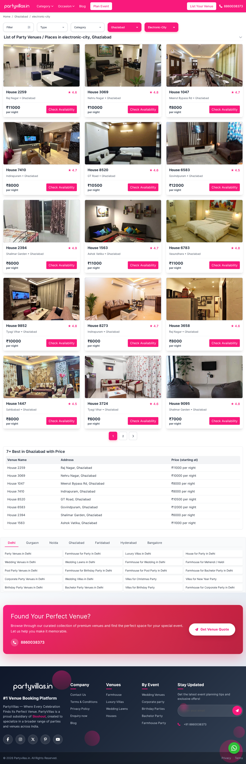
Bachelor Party (152, 716)
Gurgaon (32, 543)
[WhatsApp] (234, 748)
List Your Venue (201, 6)
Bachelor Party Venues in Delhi (84, 587)
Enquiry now (78, 716)
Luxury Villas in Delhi (138, 553)
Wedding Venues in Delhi (20, 562)
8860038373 (233, 6)
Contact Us (78, 695)
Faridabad (102, 543)
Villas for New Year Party (201, 579)
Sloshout (39, 716)
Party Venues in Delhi (18, 553)
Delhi (11, 543)
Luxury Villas (115, 702)
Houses (111, 716)
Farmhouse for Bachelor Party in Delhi (209, 570)
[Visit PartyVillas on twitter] (33, 739)
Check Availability (62, 109)
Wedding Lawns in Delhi (80, 562)
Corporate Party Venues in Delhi (25, 579)
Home (6, 16)
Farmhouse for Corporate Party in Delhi (210, 587)
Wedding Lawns (117, 709)
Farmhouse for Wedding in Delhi (145, 562)
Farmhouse (114, 695)
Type (43, 27)
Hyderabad (129, 543)
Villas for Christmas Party (141, 579)
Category (43, 6)
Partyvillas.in (22, 758)
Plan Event (101, 6)
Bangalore (154, 543)
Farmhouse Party (154, 723)
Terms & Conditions (83, 702)
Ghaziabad (21, 16)
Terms (239, 758)
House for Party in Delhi (200, 553)
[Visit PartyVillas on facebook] (8, 739)
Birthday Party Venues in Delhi (23, 587)
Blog (82, 6)
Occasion (64, 6)
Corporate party (153, 702)
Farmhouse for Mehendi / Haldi (205, 562)
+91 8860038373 (195, 724)
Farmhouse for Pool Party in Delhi (146, 570)
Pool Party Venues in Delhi (21, 570)
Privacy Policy (80, 709)
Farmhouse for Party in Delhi (83, 553)
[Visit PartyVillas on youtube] (58, 739)
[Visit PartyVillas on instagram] (20, 739)
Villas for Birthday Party (140, 587)
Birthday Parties (153, 709)
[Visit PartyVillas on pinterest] (45, 739)
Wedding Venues (153, 695)
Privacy (226, 758)
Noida (53, 543)
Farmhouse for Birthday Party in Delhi (88, 570)
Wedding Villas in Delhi (79, 579)
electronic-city (41, 16)
